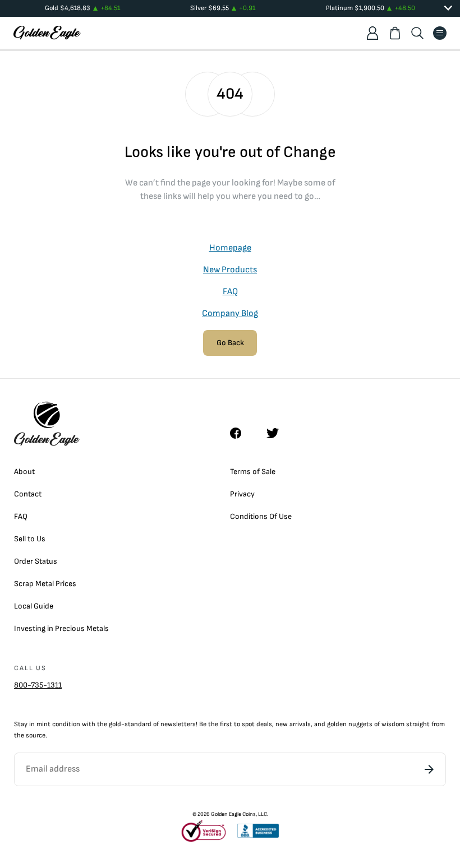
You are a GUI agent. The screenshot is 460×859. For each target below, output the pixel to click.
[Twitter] (277, 433)
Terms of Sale (252, 471)
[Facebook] (241, 433)
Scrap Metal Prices (45, 583)
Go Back (230, 342)
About (24, 471)
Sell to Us (29, 539)
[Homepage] (47, 33)
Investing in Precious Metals (61, 628)
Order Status (35, 561)
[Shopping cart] (395, 33)
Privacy (242, 494)
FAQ (230, 291)
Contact (28, 494)
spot (248, 724)
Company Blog (230, 313)
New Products (230, 269)
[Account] (372, 33)
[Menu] (440, 33)
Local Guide (33, 606)
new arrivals (293, 724)
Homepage (230, 248)
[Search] (417, 33)
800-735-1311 (38, 685)
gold (115, 724)
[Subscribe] (429, 769)
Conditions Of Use (261, 516)
